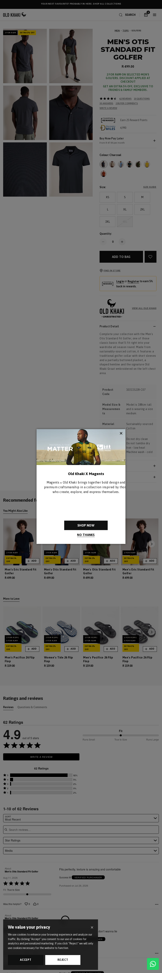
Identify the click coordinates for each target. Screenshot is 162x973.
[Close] (92, 927)
